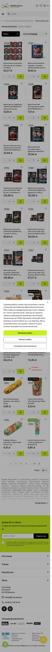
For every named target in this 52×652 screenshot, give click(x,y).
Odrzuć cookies (25, 339)
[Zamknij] (48, 302)
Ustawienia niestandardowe (25, 346)
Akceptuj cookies (25, 333)
